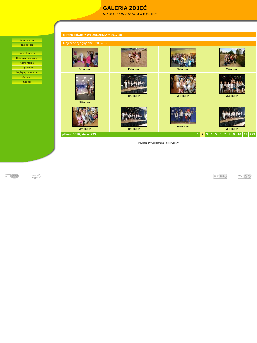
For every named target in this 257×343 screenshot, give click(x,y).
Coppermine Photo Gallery (165, 143)
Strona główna (27, 40)
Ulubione (27, 77)
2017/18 (116, 35)
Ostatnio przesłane (27, 57)
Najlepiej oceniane (27, 72)
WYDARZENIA (97, 35)
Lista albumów (27, 53)
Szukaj (27, 81)
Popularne (27, 67)
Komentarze (27, 62)
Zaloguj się (27, 44)
